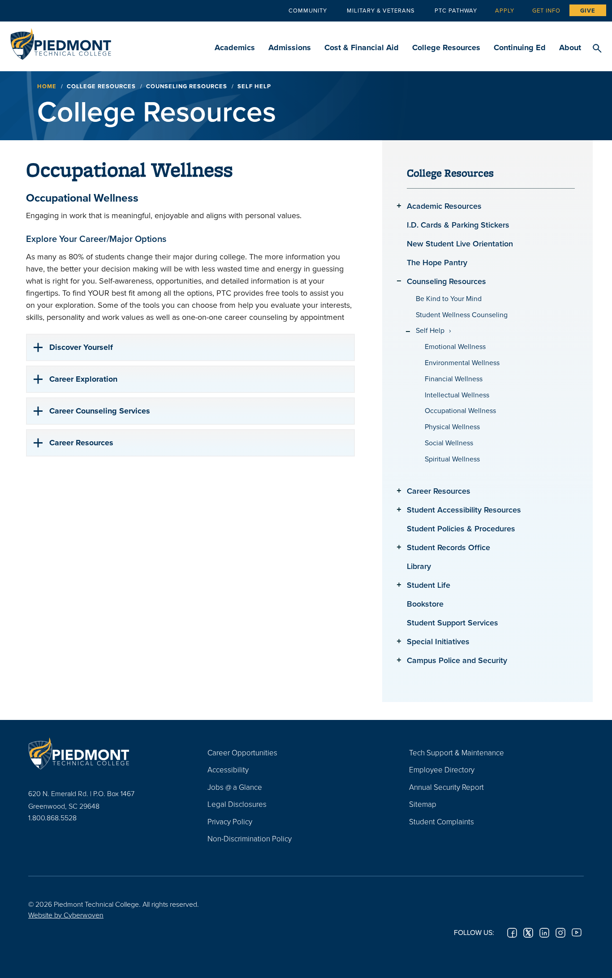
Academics (235, 47)
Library (419, 566)
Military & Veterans (381, 10)
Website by (65, 915)
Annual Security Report (446, 787)
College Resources (446, 47)
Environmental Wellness (462, 362)
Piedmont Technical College (60, 41)
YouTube (577, 933)
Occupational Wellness (460, 410)
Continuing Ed (520, 47)
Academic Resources (444, 205)
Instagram (560, 933)
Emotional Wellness (455, 346)
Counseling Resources (186, 86)
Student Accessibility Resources (464, 509)
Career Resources (81, 442)
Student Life (428, 584)
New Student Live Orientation (460, 243)
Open (399, 205)
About (570, 47)
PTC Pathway (456, 10)
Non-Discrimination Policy (249, 838)
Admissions (289, 47)
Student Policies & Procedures (461, 528)
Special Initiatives (438, 641)
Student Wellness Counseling (462, 314)
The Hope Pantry (437, 262)
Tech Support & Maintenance (456, 752)
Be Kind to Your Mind (449, 298)
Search (597, 49)
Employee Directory (441, 769)
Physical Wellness (452, 426)
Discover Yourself (81, 347)
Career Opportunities (242, 752)
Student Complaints (441, 821)
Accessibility (228, 769)
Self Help (430, 330)
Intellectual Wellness (457, 395)
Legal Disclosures (237, 804)
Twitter (528, 933)
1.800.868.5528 (52, 818)
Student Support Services (452, 622)
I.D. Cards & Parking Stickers (458, 224)
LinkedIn (544, 933)
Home (46, 86)
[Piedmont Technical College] (104, 753)
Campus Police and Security (457, 660)
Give (587, 10)
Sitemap (422, 804)
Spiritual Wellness (452, 459)
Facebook (512, 933)
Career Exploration (83, 379)
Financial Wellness (454, 378)
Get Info (546, 10)
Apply (504, 10)
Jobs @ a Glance (234, 787)
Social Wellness (449, 443)
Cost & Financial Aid (361, 47)
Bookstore (425, 603)
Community (308, 10)
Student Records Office (448, 547)
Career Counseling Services (99, 411)
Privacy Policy (229, 821)
